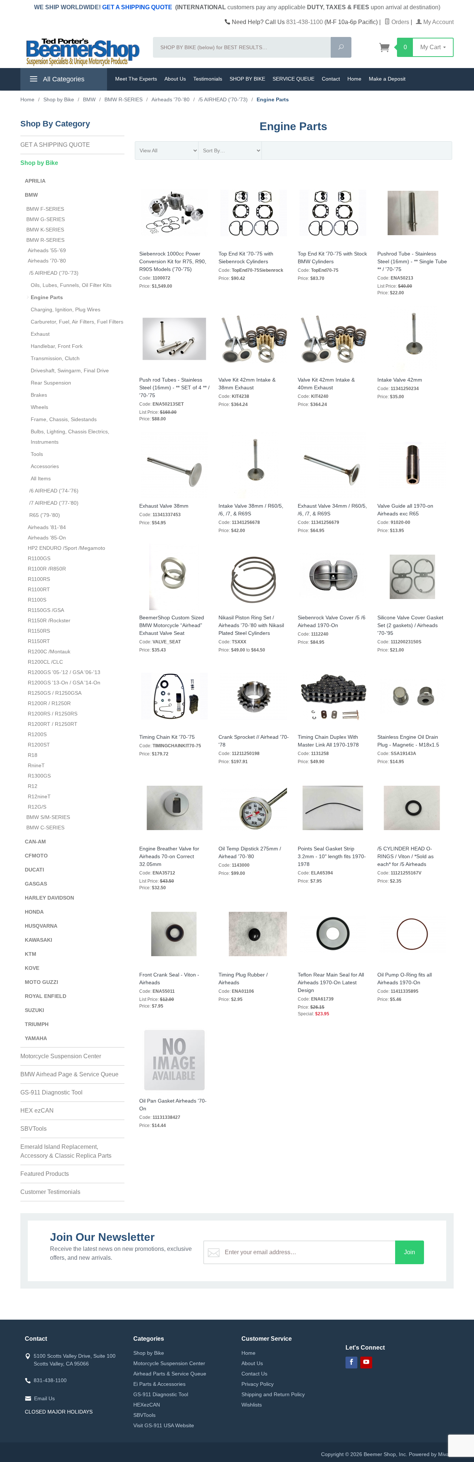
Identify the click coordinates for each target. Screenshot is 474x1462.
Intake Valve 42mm (399, 380)
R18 (32, 755)
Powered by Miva (429, 1454)
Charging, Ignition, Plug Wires (65, 309)
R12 (32, 786)
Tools (37, 454)
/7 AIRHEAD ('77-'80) (54, 503)
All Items (41, 478)
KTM (30, 954)
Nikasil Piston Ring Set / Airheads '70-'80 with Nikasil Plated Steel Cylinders (251, 625)
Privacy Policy (257, 1384)
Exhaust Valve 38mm (163, 506)
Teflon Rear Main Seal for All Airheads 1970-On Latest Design (331, 982)
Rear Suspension (51, 383)
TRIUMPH (37, 1024)
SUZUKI (34, 1010)
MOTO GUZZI (41, 982)
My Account (438, 22)
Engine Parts (47, 297)
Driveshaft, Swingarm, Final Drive (70, 370)
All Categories (62, 79)
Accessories (45, 466)
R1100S (37, 600)
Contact (331, 79)
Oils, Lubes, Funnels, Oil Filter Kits (71, 285)
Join (409, 1252)
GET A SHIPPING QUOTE (137, 7)
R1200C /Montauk (49, 651)
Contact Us (254, 1374)
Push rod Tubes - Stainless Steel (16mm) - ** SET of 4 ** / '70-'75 (174, 387)
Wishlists (251, 1405)
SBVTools (33, 1129)
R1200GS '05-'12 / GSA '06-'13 (64, 672)
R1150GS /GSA (46, 610)
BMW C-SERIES (45, 827)
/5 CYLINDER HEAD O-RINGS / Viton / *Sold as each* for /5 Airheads (405, 856)
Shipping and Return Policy (273, 1394)
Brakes (39, 395)
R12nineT (39, 796)
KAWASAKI (38, 940)
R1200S (37, 734)
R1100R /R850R (47, 569)
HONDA (34, 912)
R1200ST (39, 745)
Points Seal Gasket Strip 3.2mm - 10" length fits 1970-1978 (332, 856)
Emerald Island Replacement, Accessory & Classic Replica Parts (65, 1151)
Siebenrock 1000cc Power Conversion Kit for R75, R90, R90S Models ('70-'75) (172, 261)
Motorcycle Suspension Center (60, 1056)
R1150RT (39, 641)
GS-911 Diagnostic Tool (51, 1092)
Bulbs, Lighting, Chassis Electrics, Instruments (70, 437)
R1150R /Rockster (49, 620)
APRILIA (35, 181)
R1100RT (39, 589)
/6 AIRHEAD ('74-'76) (54, 491)
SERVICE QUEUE (293, 79)
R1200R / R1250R (49, 703)
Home (354, 79)
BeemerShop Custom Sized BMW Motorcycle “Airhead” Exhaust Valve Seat (171, 625)
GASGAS (36, 884)
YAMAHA (36, 1038)
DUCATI (34, 870)
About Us (175, 79)
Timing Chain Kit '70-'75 (167, 737)
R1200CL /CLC (45, 662)
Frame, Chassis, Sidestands (64, 419)
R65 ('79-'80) (44, 515)
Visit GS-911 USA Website (163, 1425)
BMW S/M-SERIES (48, 817)
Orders (399, 22)
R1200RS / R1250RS (52, 714)
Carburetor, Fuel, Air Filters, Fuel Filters (77, 322)
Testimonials (207, 79)
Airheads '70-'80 (47, 261)
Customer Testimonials (50, 1192)
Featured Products (44, 1174)
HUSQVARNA (41, 926)
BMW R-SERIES (45, 240)
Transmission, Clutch (55, 358)
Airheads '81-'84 (47, 527)
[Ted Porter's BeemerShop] (82, 52)
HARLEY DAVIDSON (49, 898)
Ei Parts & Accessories (159, 1384)
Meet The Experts (136, 79)
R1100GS (39, 558)
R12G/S (37, 807)
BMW (31, 195)
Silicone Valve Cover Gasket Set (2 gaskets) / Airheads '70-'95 (410, 625)
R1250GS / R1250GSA (54, 693)
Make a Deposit (387, 79)
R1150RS (39, 631)
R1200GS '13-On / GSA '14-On (64, 683)
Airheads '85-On (47, 538)
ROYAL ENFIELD (45, 996)
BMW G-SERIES (45, 219)
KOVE (32, 968)
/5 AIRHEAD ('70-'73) (54, 273)
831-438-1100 (304, 22)
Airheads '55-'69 (47, 250)
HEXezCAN (146, 1405)
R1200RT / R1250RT (52, 724)
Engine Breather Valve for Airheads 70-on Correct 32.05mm (169, 856)
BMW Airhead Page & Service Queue (69, 1074)
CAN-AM (35, 842)
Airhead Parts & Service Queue (169, 1374)
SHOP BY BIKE (247, 79)
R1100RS (39, 579)
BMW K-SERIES (45, 230)
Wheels (39, 407)
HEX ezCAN (37, 1110)
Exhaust (40, 334)
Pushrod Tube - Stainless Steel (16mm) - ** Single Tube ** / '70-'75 (412, 261)
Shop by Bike (39, 163)
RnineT (36, 765)
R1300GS (39, 776)
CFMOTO (36, 856)
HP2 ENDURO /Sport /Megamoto (66, 548)
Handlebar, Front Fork (57, 346)
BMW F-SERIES (45, 209)
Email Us (44, 1398)
